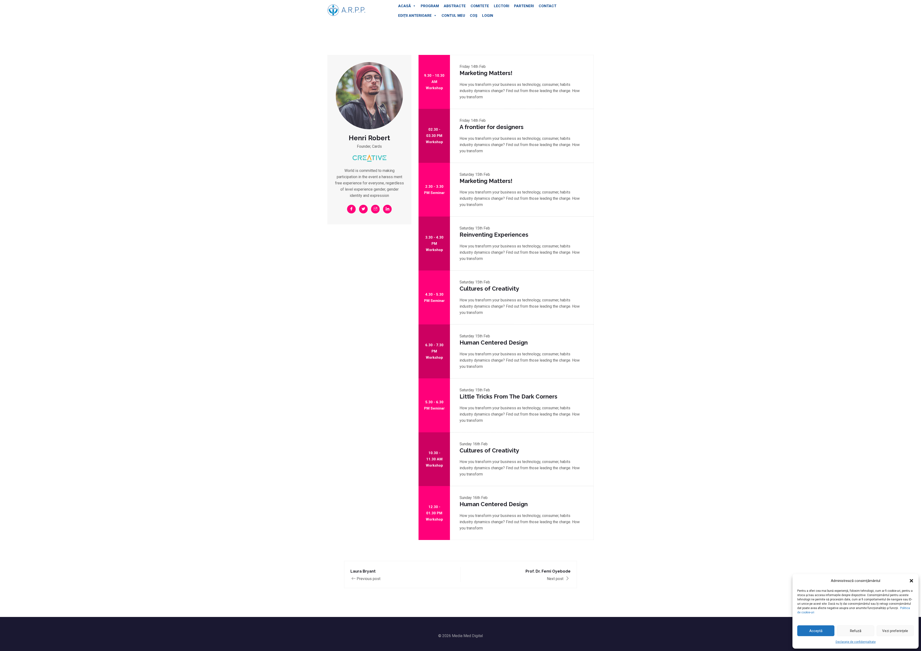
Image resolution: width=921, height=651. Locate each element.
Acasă (404, 6)
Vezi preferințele (895, 631)
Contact (547, 6)
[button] (911, 580)
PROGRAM (430, 6)
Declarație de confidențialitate (856, 642)
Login (487, 15)
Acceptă (815, 631)
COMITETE (480, 6)
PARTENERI (524, 6)
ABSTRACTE (455, 6)
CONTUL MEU (453, 15)
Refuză (855, 631)
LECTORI (501, 6)
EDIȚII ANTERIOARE (415, 15)
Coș (473, 15)
